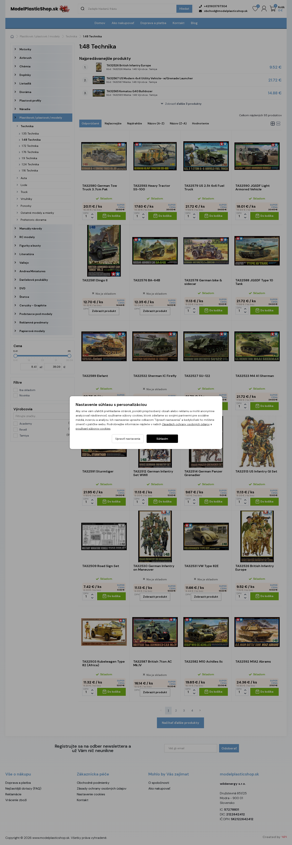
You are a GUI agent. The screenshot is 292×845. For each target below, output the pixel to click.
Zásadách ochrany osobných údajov (186, 424)
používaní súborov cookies (93, 428)
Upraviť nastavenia (127, 438)
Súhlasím (162, 438)
